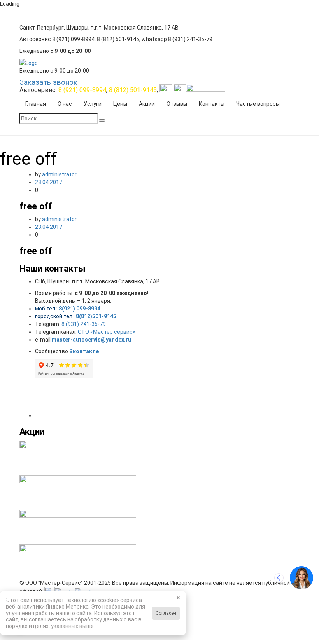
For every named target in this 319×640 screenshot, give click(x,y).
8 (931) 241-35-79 (83, 324)
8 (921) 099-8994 (82, 90)
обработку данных (99, 619)
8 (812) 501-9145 (133, 90)
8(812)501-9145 (96, 316)
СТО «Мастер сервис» (106, 332)
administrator (59, 174)
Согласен (166, 613)
